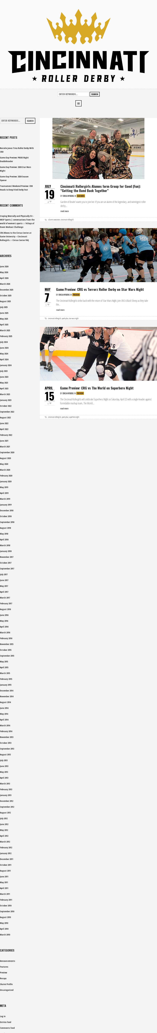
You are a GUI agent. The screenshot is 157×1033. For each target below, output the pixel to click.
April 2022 (4, 429)
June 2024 (4, 347)
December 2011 (6, 859)
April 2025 (4, 324)
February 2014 (6, 731)
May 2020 (4, 464)
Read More (64, 211)
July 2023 (4, 371)
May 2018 (4, 533)
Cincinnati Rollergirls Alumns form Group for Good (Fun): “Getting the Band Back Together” (100, 188)
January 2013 (5, 795)
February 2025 (6, 336)
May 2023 (4, 382)
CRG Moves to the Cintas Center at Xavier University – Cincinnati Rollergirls (15, 236)
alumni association (54, 219)
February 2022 (6, 434)
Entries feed (5, 1022)
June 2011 (4, 876)
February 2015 (6, 679)
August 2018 (5, 527)
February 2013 (6, 789)
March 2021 (5, 446)
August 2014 (5, 702)
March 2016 (5, 632)
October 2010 (5, 905)
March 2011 (5, 893)
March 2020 (5, 469)
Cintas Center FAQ (20, 240)
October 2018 (5, 516)
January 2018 (5, 551)
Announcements (7, 960)
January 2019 (5, 504)
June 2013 (4, 766)
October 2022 (5, 405)
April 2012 (4, 835)
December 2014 (6, 690)
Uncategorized (6, 990)
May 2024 (4, 353)
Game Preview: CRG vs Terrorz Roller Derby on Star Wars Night (100, 289)
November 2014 (6, 696)
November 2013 (6, 737)
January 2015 (5, 684)
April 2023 (4, 388)
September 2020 (7, 452)
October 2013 (5, 742)
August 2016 (5, 609)
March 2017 (5, 597)
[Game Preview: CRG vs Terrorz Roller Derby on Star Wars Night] (98, 254)
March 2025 (5, 330)
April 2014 (4, 719)
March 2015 (5, 673)
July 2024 (4, 342)
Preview (76, 294)
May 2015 (4, 661)
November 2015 (6, 644)
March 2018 (5, 545)
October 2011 (5, 864)
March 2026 (5, 283)
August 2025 (5, 301)
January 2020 (5, 481)
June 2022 (4, 423)
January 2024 (5, 365)
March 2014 (5, 725)
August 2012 (5, 812)
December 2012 (6, 801)
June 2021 (4, 440)
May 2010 (4, 923)
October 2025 (5, 295)
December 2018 (6, 510)
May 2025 (4, 318)
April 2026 (4, 278)
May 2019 (4, 487)
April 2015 (4, 667)
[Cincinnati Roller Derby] (78, 45)
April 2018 (4, 539)
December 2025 (6, 289)
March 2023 (5, 394)
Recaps (3, 978)
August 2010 (5, 917)
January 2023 (5, 400)
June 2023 (4, 376)
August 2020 (5, 458)
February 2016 (6, 638)
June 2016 (4, 615)
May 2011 (4, 882)
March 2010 (5, 934)
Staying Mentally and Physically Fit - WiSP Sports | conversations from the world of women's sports (17, 220)
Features (80, 195)
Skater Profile (6, 984)
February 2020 (6, 475)
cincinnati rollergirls (67, 219)
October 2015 (5, 649)
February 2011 (6, 899)
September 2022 (7, 411)
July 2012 (4, 818)
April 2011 (4, 888)
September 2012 (7, 806)
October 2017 (5, 562)
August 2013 (5, 754)
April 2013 (4, 777)
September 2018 (7, 522)
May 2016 (4, 620)
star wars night (73, 318)
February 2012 (6, 847)
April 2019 (4, 493)
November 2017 (6, 556)
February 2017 (6, 603)
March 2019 (5, 498)
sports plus (65, 318)
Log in (3, 1016)
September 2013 (7, 748)
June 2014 (4, 708)
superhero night (74, 417)
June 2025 (4, 312)
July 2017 (4, 574)
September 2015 (7, 655)
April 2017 (4, 591)
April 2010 (4, 928)
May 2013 (4, 771)
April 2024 (4, 359)
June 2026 (4, 266)
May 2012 (4, 830)
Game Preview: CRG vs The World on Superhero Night (97, 387)
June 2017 (4, 580)
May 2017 (4, 586)
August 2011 (5, 870)
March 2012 (5, 841)
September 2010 (7, 911)
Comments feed (7, 1027)
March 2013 (5, 783)
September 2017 (7, 568)
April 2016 (4, 626)
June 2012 (4, 824)
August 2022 (5, 417)
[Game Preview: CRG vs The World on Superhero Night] (98, 353)
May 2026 (4, 272)
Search (94, 94)
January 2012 (5, 853)
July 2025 (4, 307)
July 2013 (4, 760)
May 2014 (4, 713)
